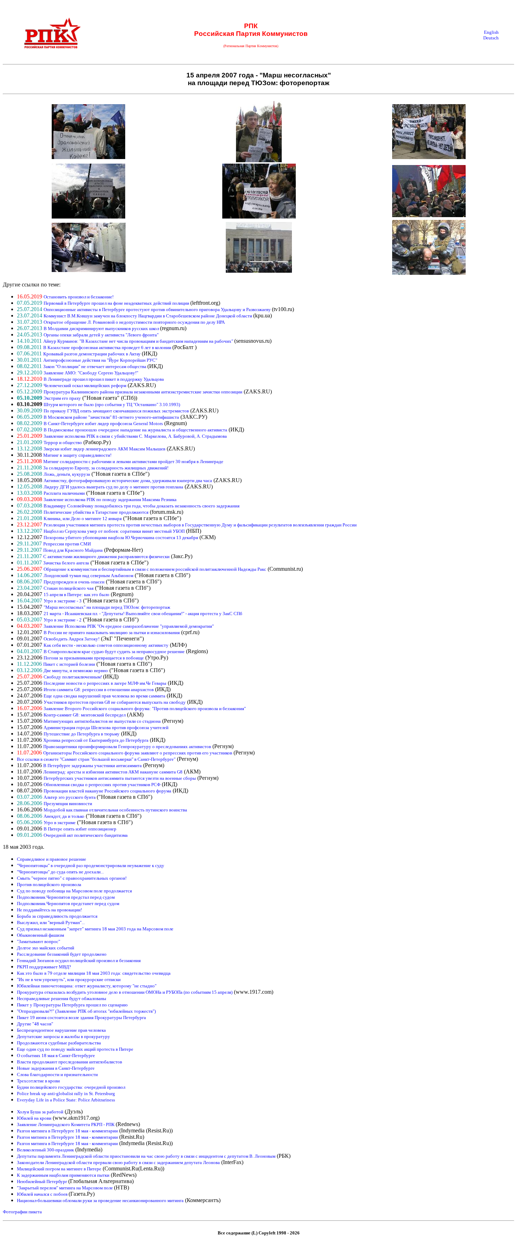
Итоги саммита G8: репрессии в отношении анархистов (99, 689)
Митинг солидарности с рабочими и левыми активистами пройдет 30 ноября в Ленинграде (133, 461)
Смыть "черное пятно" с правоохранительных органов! (72, 878)
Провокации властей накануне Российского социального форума (107, 791)
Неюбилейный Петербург (42, 1181)
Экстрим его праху (62, 398)
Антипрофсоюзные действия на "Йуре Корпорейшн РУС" (100, 360)
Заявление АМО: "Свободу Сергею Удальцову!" (91, 372)
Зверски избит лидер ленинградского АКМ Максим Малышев (104, 448)
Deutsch (491, 37)
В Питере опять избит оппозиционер (80, 829)
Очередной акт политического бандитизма (86, 835)
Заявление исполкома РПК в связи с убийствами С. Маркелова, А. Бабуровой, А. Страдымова (135, 436)
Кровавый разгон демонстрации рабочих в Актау (92, 353)
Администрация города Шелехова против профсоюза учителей (106, 727)
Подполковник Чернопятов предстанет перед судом (68, 903)
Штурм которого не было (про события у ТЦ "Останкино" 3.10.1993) (112, 404)
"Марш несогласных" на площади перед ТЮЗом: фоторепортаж (107, 607)
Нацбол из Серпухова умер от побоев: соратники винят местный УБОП (114, 531)
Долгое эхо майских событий (45, 947)
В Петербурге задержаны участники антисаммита (92, 765)
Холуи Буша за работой (40, 1111)
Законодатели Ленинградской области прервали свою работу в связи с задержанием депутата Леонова (118, 1162)
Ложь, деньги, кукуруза (67, 474)
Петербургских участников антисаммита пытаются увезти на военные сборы (120, 778)
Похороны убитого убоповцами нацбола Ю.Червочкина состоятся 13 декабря (121, 537)
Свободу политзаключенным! (73, 677)
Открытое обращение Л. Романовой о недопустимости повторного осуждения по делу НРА (134, 322)
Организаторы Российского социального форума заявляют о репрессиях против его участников (137, 753)
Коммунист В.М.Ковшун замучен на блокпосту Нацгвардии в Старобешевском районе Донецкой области (148, 315)
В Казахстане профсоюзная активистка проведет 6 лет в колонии (107, 347)
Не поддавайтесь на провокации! (49, 909)
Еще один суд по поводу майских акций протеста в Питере (75, 1049)
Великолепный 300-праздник (45, 1149)
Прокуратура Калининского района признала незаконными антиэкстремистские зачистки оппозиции (143, 391)
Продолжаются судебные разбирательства (59, 1042)
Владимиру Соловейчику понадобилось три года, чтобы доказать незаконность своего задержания (142, 505)
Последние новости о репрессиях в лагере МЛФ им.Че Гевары (105, 683)
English (491, 32)
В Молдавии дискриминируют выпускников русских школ (102, 328)
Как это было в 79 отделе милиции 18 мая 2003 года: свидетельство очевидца (94, 973)
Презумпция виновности (68, 803)
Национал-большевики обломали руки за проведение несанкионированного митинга (100, 1200)
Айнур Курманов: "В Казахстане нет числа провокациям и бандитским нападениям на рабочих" (138, 341)
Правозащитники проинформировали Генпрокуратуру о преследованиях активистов (127, 746)
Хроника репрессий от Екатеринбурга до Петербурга (95, 740)
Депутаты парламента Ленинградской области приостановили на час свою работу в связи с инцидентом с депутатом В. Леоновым (146, 1156)
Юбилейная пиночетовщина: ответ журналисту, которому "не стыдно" (87, 985)
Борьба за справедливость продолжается (57, 916)
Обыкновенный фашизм (40, 935)
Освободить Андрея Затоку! (72, 639)
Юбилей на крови (34, 1118)
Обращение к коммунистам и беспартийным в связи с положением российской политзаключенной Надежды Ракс (155, 569)
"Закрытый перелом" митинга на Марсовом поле (65, 1187)
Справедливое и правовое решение (51, 859)
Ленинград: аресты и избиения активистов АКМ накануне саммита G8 (113, 772)
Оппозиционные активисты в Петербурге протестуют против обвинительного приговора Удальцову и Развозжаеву (158, 309)
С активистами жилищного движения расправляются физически (106, 556)
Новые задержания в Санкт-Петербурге (56, 1068)
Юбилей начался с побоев (43, 1194)
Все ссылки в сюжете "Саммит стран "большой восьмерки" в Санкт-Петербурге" (96, 759)
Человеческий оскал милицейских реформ (85, 385)
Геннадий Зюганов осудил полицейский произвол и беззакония (79, 960)
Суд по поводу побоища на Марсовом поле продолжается (74, 890)
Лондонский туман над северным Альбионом (88, 575)
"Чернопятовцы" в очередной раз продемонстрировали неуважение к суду (90, 865)
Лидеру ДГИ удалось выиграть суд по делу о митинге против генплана (113, 486)
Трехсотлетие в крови (38, 1080)
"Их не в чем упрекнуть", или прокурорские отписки (69, 979)
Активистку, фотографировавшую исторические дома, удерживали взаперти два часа (128, 480)
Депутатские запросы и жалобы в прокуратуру (63, 1036)
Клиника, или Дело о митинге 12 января (83, 518)
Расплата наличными (64, 493)
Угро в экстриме (60, 822)
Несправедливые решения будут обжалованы (61, 998)
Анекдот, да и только (64, 816)
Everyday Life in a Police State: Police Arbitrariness (66, 1099)
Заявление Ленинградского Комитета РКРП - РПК (66, 1124)
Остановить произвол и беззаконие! (79, 296)
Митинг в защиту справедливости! (77, 455)
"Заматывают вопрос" (38, 941)
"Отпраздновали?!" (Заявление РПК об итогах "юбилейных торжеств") (86, 1011)
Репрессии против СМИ (67, 543)
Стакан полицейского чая (69, 588)
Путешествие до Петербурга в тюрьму (82, 734)
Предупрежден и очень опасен (74, 581)
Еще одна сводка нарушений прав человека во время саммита (104, 696)
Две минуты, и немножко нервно (76, 670)
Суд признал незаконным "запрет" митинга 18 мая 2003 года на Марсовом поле (95, 928)
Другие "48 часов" (35, 1023)
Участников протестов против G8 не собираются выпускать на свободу (115, 702)
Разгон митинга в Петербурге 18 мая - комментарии (67, 1130)
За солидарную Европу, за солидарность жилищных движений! (105, 467)
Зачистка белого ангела (66, 562)
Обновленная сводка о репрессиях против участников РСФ (102, 784)
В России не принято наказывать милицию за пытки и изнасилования (112, 632)
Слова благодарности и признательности (57, 1074)
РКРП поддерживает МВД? (44, 966)
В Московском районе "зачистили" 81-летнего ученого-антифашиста (111, 417)
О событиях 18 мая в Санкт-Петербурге (56, 1055)
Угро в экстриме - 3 (63, 600)
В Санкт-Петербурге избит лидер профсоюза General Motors (103, 423)
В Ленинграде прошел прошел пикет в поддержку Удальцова (104, 379)
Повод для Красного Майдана (73, 550)
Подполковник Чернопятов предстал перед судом (66, 897)
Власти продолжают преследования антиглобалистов (69, 1061)
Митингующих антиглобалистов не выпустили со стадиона (102, 721)
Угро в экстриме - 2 (63, 619)
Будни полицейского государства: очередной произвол (71, 1087)
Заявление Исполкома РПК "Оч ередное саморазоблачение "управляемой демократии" (129, 626)
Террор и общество (63, 442)
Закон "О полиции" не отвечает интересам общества (95, 366)
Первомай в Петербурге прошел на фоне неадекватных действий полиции (117, 303)
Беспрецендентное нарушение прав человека (61, 1030)
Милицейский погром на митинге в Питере (59, 1168)
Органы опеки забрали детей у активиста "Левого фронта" (101, 334)
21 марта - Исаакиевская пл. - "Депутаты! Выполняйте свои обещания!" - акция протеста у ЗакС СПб (143, 613)
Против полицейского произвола (49, 884)
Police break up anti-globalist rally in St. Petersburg (66, 1093)
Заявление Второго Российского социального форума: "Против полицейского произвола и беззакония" (145, 708)
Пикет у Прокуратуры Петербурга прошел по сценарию (72, 1004)
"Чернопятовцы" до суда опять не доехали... (60, 871)
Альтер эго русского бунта (70, 797)
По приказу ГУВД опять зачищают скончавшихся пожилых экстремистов (116, 410)
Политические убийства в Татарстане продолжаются (96, 512)
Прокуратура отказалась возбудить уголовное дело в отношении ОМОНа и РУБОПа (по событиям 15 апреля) (124, 992)
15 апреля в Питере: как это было (76, 594)
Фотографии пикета (22, 1211)
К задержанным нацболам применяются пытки (63, 1175)
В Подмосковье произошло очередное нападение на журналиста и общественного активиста (135, 429)
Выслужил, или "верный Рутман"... (51, 922)
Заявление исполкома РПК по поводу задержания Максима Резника (110, 499)
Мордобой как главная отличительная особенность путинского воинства (115, 810)
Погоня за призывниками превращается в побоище (94, 658)
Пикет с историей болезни (69, 664)
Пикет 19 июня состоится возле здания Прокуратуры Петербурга (81, 1017)
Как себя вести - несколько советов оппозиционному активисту (106, 645)
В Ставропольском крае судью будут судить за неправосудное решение (114, 651)
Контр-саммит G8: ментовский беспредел (85, 715)
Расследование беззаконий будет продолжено (62, 954)
